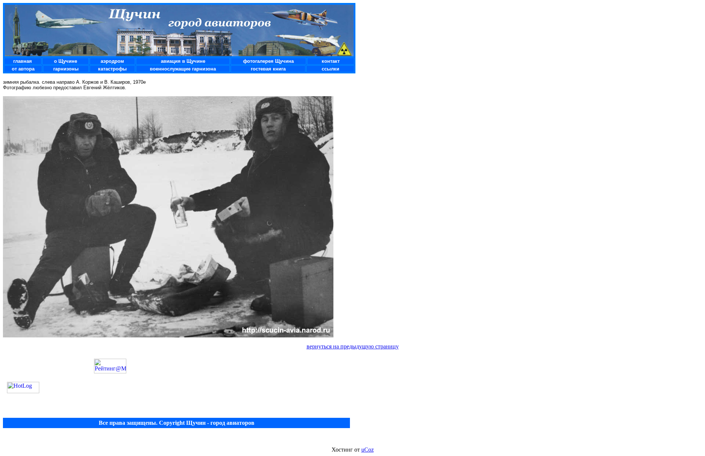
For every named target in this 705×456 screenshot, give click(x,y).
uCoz (367, 449)
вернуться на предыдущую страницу (353, 346)
